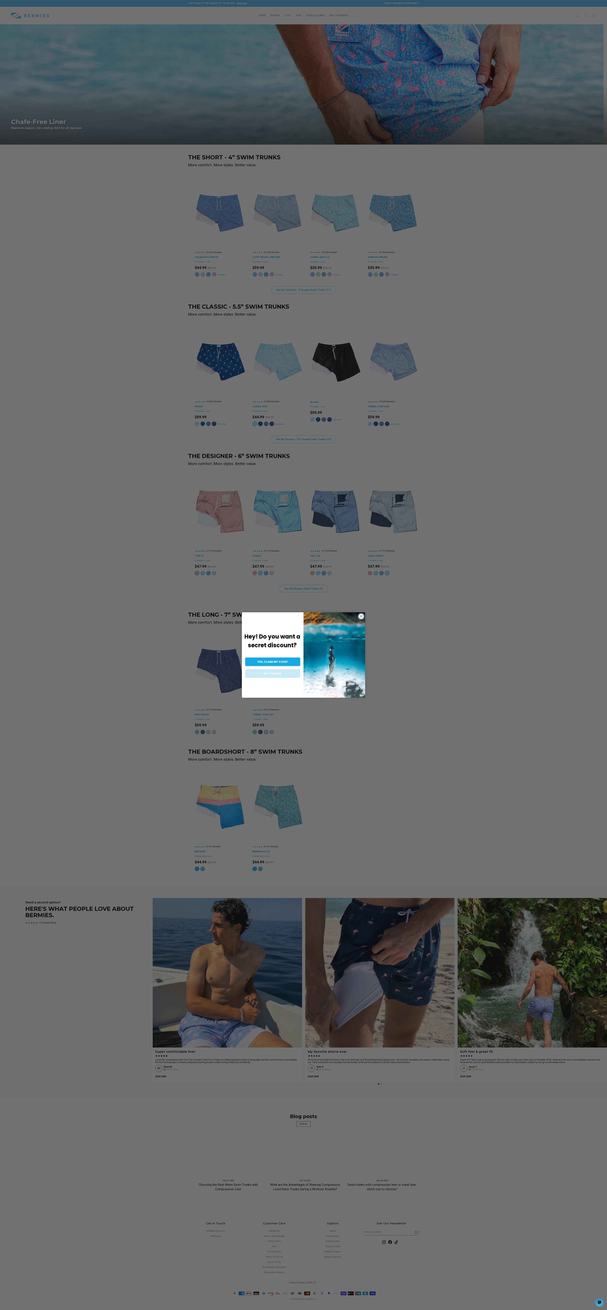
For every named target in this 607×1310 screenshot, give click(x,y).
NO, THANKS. (273, 673)
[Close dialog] (361, 616)
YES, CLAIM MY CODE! (272, 662)
